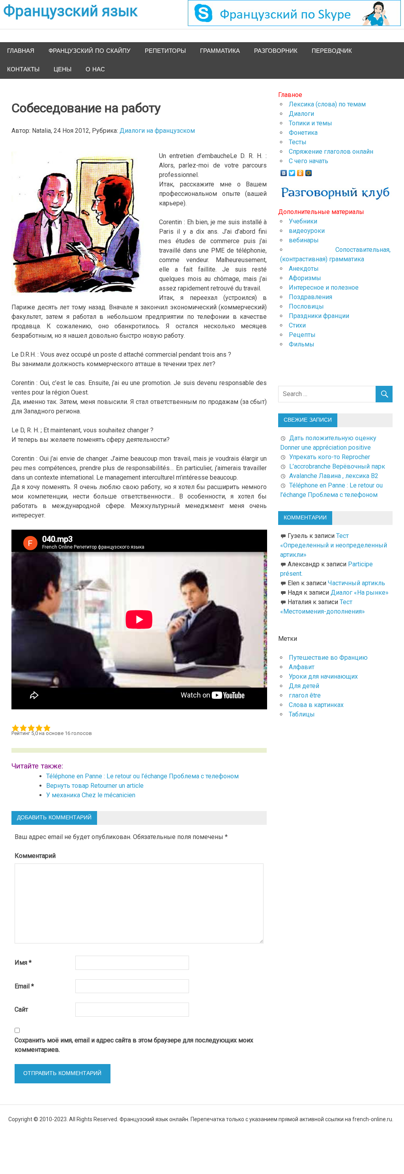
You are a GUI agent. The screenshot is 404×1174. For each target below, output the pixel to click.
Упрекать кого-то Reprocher (330, 457)
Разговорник (275, 51)
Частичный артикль (356, 583)
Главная (20, 51)
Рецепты (302, 335)
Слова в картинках (316, 705)
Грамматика (220, 51)
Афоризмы (305, 278)
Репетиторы (165, 51)
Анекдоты (304, 268)
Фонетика (303, 132)
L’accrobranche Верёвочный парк (337, 466)
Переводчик (332, 51)
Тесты (298, 142)
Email (24, 986)
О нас (95, 69)
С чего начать (308, 161)
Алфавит (301, 667)
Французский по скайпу (90, 51)
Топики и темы (310, 123)
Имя (23, 962)
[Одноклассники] (300, 171)
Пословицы (306, 306)
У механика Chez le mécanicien (90, 795)
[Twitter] (292, 171)
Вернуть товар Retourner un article (95, 785)
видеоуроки (307, 230)
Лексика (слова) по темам (327, 104)
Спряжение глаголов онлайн (331, 151)
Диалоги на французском (157, 130)
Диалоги (301, 113)
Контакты (23, 69)
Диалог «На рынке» (360, 592)
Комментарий (35, 856)
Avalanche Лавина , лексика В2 (333, 476)
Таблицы (302, 714)
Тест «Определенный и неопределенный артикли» (333, 545)
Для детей (304, 686)
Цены (62, 69)
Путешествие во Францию (328, 657)
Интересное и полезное (324, 287)
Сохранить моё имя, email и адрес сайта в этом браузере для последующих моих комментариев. (134, 1044)
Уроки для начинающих (323, 676)
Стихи (297, 325)
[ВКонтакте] (284, 171)
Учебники (303, 221)
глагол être (305, 695)
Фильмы (301, 344)
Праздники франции (319, 316)
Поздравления (310, 297)
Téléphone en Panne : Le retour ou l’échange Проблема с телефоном (142, 776)
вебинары (304, 240)
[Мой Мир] (309, 171)
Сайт (21, 1009)
